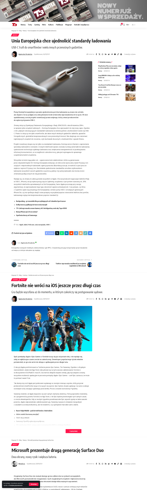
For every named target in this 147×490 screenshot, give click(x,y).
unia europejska (40, 225)
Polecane (31, 225)
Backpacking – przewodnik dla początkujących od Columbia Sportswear (41, 201)
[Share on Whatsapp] (102, 54)
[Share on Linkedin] (105, 54)
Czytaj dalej (73, 431)
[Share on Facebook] (96, 54)
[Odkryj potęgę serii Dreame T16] (131, 97)
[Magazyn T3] (15, 25)
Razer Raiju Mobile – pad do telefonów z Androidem (34, 411)
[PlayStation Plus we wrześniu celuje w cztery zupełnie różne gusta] (131, 68)
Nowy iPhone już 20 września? (27, 212)
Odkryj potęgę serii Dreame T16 (108, 94)
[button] (33, 484)
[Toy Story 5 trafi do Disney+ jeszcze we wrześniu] (131, 87)
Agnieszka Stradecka (25, 54)
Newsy (15, 35)
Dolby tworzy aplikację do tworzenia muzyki (31, 205)
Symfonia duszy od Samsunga (26, 215)
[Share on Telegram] (111, 54)
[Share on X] (99, 54)
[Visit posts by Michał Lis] (15, 464)
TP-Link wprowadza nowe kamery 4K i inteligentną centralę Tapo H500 (41, 208)
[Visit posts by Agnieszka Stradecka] (15, 54)
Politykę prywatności (15, 485)
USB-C (48, 225)
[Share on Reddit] (108, 54)
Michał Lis (21, 464)
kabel (26, 225)
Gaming (15, 279)
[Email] (115, 54)
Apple (21, 225)
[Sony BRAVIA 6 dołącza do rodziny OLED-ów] (131, 78)
